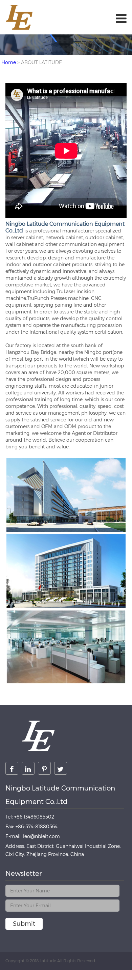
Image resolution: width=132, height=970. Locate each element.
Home (8, 62)
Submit (24, 923)
